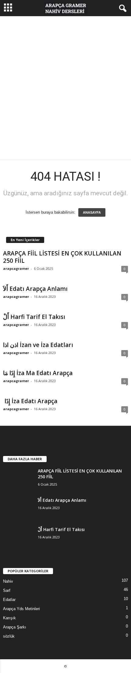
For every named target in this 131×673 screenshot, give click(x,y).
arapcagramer (16, 268)
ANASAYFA (92, 212)
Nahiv (8, 581)
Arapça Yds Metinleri (21, 608)
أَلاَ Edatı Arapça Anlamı (35, 289)
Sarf (6, 590)
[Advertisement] (65, 88)
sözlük (9, 636)
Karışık (9, 618)
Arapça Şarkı (14, 627)
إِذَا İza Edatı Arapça (30, 401)
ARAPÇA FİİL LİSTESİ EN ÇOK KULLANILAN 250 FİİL (62, 257)
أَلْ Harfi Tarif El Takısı (34, 317)
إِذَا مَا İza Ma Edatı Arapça (38, 373)
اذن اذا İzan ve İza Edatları (38, 345)
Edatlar (9, 599)
